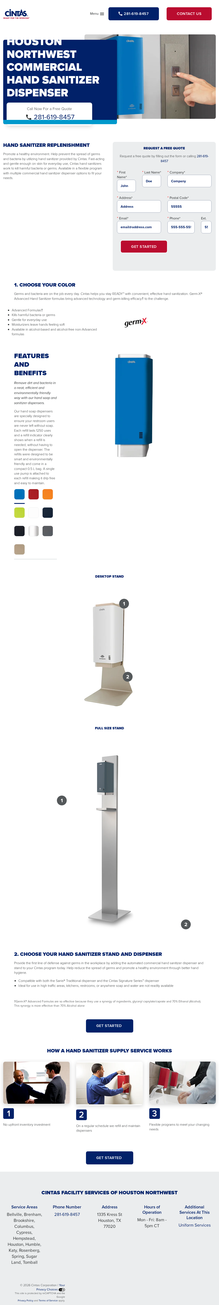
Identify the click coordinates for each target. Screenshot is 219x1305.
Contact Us (189, 13)
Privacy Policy (25, 1300)
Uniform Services (195, 1225)
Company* (177, 172)
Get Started (144, 246)
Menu (97, 14)
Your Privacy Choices (50, 1287)
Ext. (204, 218)
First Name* (122, 174)
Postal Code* (179, 197)
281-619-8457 (54, 117)
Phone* (175, 218)
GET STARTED (109, 1025)
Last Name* (152, 172)
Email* (123, 218)
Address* (125, 197)
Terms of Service (48, 1300)
